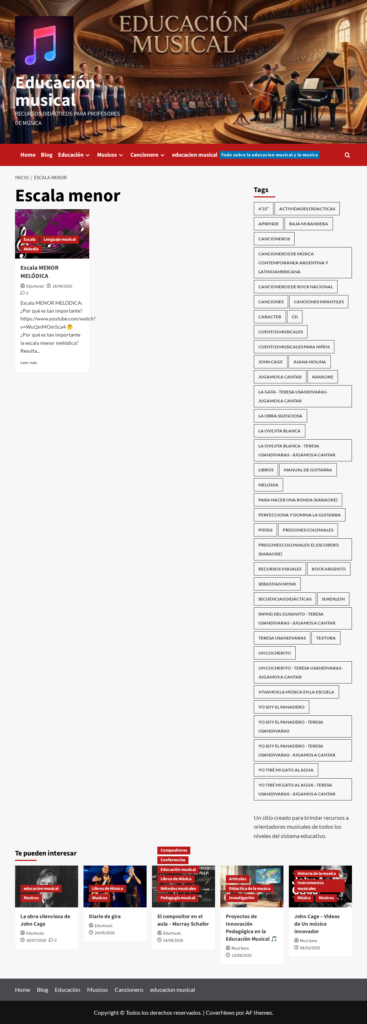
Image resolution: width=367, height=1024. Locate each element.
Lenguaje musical (60, 239)
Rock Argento (329, 569)
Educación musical (55, 91)
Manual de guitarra (308, 469)
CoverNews (220, 1012)
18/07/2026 (36, 940)
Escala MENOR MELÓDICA (39, 272)
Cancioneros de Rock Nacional (295, 286)
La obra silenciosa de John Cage (45, 920)
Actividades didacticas (307, 208)
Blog (47, 155)
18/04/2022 (62, 286)
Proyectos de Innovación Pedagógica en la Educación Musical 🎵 (251, 928)
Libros (265, 469)
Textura (326, 638)
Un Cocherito (274, 653)
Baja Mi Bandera (308, 223)
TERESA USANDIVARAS (282, 638)
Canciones (270, 301)
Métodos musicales (178, 889)
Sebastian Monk (277, 584)
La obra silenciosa (280, 415)
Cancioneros (274, 238)
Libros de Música (107, 889)
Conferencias (173, 860)
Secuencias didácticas (284, 599)
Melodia (268, 484)
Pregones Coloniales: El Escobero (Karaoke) (298, 549)
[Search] (347, 155)
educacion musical (245, 155)
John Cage (270, 361)
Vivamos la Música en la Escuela (296, 692)
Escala (29, 239)
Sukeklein (333, 599)
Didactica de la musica (249, 889)
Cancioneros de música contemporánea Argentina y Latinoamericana (293, 262)
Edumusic (35, 286)
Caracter (269, 316)
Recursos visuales (279, 569)
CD (295, 316)
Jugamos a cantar (280, 376)
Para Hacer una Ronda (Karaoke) (298, 500)
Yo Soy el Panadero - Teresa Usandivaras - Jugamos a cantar (296, 750)
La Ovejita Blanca (279, 430)
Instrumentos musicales (310, 886)
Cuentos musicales (280, 331)
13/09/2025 (242, 955)
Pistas (265, 530)
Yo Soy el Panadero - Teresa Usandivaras (290, 726)
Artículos (237, 879)
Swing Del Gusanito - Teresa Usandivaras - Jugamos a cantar (296, 618)
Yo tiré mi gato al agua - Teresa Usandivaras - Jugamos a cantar (296, 789)
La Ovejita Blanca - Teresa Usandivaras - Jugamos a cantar (296, 450)
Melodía (31, 249)
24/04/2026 (173, 940)
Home (27, 155)
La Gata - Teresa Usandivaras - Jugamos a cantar (293, 396)
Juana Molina (309, 361)
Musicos (107, 155)
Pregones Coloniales (308, 530)
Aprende (268, 223)
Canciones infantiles (319, 301)
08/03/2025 (310, 948)
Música (303, 898)
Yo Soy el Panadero (281, 707)
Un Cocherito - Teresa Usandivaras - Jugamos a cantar (300, 672)
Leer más (28, 362)
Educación (71, 155)
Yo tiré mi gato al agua (286, 770)
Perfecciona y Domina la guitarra (299, 515)
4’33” (263, 208)
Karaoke (322, 376)
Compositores (174, 850)
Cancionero (144, 155)
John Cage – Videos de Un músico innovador (317, 924)
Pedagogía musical (178, 898)
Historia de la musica (316, 874)
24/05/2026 (105, 933)
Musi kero (240, 948)
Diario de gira (105, 916)
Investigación (241, 898)
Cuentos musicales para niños (294, 346)
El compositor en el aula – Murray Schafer (183, 920)
